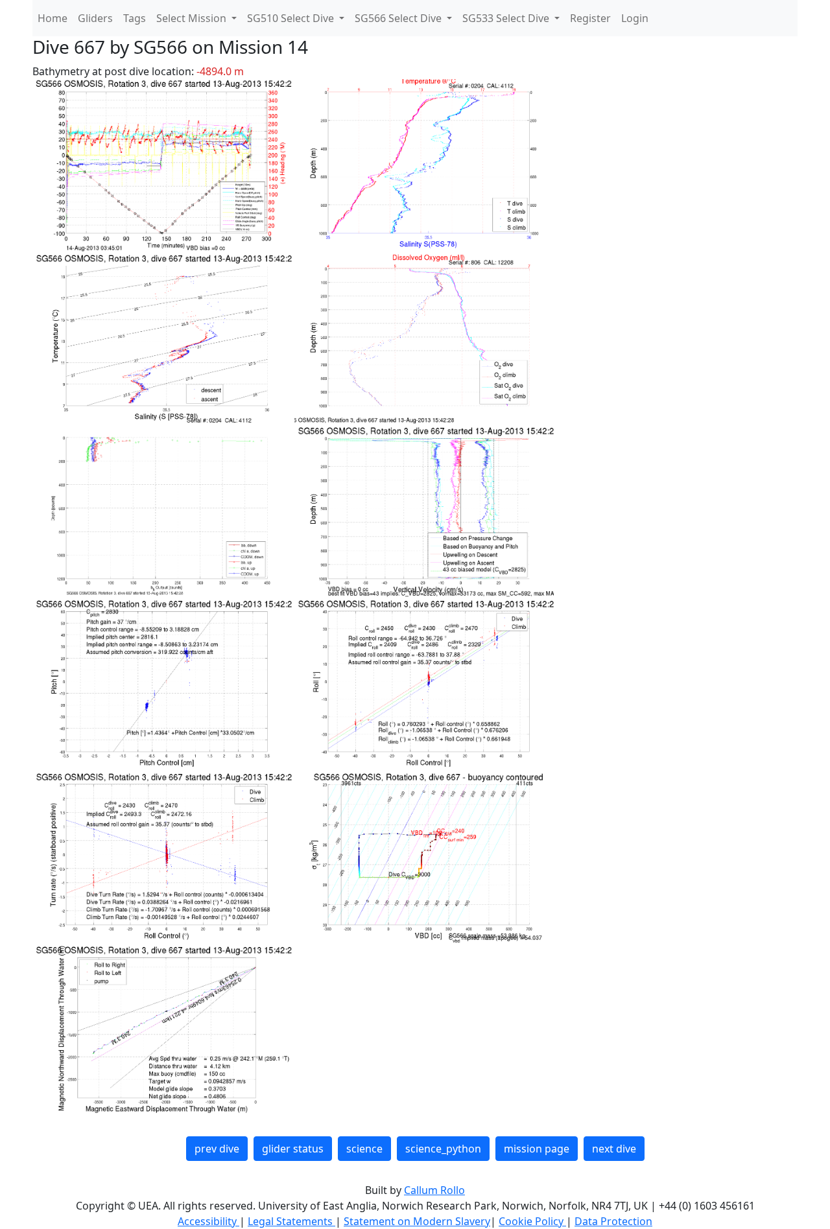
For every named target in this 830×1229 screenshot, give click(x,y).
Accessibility (208, 1221)
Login (634, 18)
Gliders (95, 18)
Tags (134, 18)
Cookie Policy (532, 1221)
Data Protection (613, 1221)
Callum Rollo (434, 1190)
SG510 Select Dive (292, 18)
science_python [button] (443, 1148)
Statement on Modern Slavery (417, 1221)
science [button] (364, 1148)
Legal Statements (291, 1221)
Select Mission (192, 18)
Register (590, 18)
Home (52, 18)
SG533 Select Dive (507, 18)
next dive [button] (614, 1148)
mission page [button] (536, 1148)
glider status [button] (293, 1148)
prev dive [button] (217, 1148)
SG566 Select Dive (399, 18)
